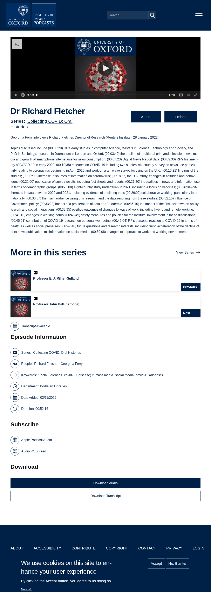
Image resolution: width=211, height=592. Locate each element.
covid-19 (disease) (149, 375)
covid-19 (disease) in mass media (88, 375)
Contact (147, 548)
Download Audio (105, 483)
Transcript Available (35, 326)
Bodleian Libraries (53, 386)
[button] (105, 68)
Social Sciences (50, 375)
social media (124, 375)
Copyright (117, 548)
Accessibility (47, 548)
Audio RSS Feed (33, 451)
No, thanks (177, 563)
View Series (185, 252)
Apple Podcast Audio (36, 440)
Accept (156, 563)
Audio (145, 117)
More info (26, 589)
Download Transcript (105, 496)
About (17, 548)
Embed (180, 117)
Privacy (174, 548)
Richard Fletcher (46, 363)
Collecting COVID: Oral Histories (57, 352)
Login (198, 548)
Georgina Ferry (72, 363)
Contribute (84, 548)
